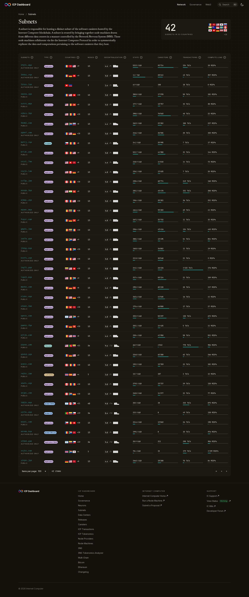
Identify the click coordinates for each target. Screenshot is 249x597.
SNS (80, 548)
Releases (82, 519)
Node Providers (85, 538)
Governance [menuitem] (195, 4)
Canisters (82, 524)
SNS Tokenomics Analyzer (90, 553)
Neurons (82, 505)
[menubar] (194, 4)
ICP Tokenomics (86, 534)
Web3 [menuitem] (208, 4)
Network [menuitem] (181, 4)
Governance (84, 500)
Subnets (82, 510)
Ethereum (82, 567)
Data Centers (84, 515)
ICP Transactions (86, 529)
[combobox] (42, 471)
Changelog (83, 572)
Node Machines (85, 543)
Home (81, 496)
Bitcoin (81, 562)
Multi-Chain (83, 557)
